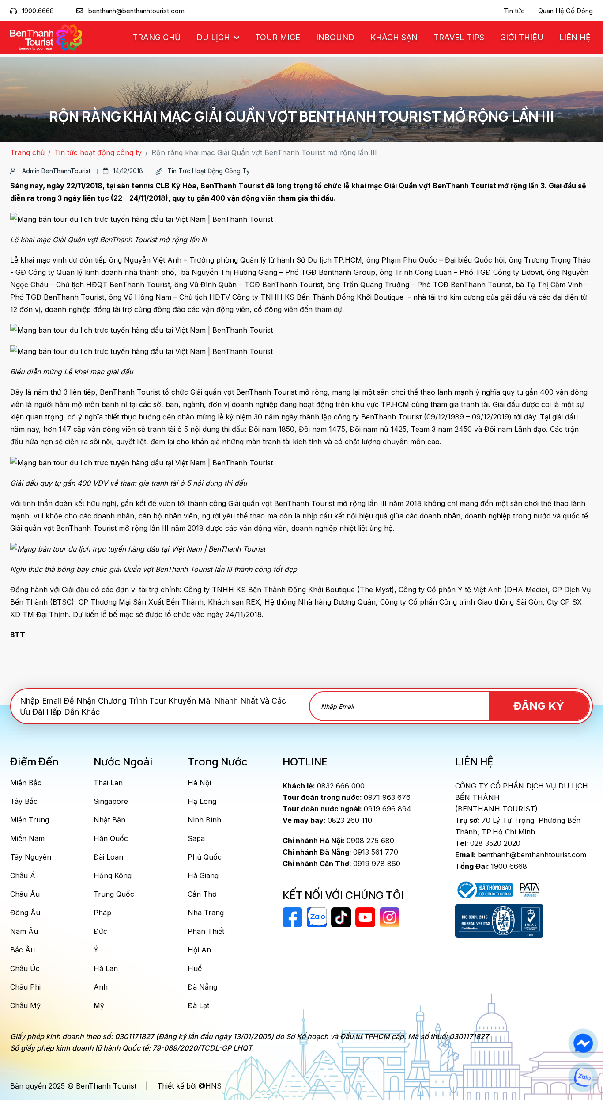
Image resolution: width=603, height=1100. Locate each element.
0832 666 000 (324, 785)
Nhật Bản (109, 819)
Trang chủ (156, 37)
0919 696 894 (347, 808)
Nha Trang (206, 912)
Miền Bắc (25, 782)
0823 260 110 (327, 820)
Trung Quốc (114, 894)
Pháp (102, 912)
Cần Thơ (202, 894)
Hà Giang (203, 875)
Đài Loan (108, 857)
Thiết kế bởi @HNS (189, 1085)
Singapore (111, 801)
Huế (195, 968)
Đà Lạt (198, 1005)
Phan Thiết (206, 931)
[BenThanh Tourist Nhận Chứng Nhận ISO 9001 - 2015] (499, 921)
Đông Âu (25, 912)
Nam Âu (24, 931)
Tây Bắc (24, 801)
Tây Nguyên (30, 857)
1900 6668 (491, 866)
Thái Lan (108, 782)
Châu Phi (25, 986)
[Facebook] (583, 1043)
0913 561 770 (340, 852)
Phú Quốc (205, 857)
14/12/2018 (128, 171)
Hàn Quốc (111, 838)
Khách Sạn (394, 37)
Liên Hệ (575, 37)
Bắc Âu (22, 949)
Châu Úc (25, 968)
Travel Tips (458, 37)
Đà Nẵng (202, 986)
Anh (101, 986)
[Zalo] (583, 1077)
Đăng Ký (538, 706)
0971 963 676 (347, 797)
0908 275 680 (338, 840)
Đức (100, 931)
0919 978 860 (341, 863)
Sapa (196, 838)
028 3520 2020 (487, 843)
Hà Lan (106, 968)
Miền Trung (29, 819)
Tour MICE (277, 37)
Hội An (199, 949)
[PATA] (530, 889)
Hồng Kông (113, 875)
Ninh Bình (204, 819)
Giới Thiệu (521, 37)
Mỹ (99, 1005)
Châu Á (22, 875)
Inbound (335, 37)
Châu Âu (25, 894)
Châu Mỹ (25, 1005)
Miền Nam (27, 838)
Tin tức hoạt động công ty (98, 152)
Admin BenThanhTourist (55, 171)
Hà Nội (199, 782)
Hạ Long (202, 801)
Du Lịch (214, 37)
